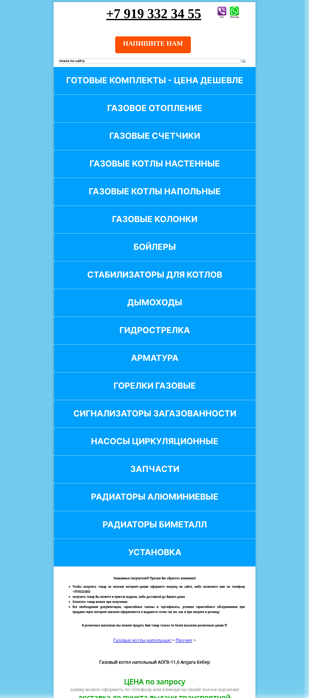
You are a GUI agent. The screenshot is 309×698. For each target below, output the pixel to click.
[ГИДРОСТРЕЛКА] (155, 337)
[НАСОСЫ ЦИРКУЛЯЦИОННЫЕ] (155, 448)
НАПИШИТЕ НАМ (153, 43)
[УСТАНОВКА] (155, 559)
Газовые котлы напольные (142, 640)
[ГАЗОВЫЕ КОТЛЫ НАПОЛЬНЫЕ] (155, 198)
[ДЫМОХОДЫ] (155, 309)
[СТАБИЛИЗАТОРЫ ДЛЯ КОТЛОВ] (155, 281)
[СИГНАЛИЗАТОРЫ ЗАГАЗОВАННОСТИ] (155, 420)
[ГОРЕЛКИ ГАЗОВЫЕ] (155, 393)
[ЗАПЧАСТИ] (155, 476)
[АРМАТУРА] (155, 365)
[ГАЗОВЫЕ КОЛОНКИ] (155, 226)
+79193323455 (81, 591)
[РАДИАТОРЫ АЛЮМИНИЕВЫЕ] (155, 504)
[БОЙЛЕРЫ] (155, 254)
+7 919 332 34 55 (153, 13)
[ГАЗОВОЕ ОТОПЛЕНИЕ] (155, 115)
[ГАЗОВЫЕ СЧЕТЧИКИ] (155, 143)
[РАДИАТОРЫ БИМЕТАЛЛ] (155, 531)
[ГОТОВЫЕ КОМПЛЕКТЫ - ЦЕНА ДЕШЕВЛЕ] (155, 87)
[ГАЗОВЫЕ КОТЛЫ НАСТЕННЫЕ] (155, 170)
